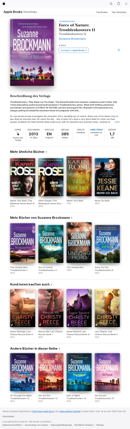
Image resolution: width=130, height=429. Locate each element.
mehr (117, 122)
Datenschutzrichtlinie (12, 425)
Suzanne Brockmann (72, 38)
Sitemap (100, 425)
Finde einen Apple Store (43, 411)
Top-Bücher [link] (102, 12)
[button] (111, 4)
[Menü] (126, 4)
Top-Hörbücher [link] (119, 12)
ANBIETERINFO (97, 130)
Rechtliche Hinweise (84, 425)
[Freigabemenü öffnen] (119, 50)
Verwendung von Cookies (36, 425)
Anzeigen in (73, 50)
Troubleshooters (67, 21)
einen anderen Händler (70, 411)
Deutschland (8, 416)
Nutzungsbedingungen (61, 425)
